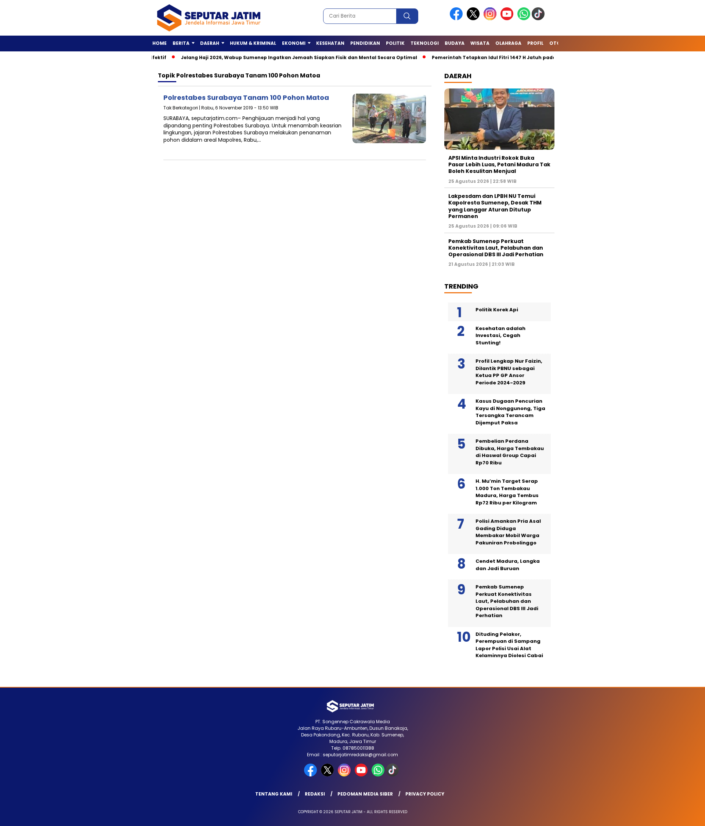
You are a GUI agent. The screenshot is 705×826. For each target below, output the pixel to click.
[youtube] (508, 18)
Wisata (479, 43)
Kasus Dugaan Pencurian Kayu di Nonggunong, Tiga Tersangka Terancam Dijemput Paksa (510, 412)
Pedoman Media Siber (365, 794)
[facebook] (457, 18)
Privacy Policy (424, 794)
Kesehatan (330, 43)
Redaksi (315, 794)
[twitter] (474, 18)
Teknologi (425, 43)
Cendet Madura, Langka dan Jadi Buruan (508, 565)
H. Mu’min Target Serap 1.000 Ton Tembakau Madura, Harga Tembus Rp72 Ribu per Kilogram (507, 492)
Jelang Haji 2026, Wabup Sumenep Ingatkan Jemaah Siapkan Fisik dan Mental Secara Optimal (280, 57)
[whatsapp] (523, 18)
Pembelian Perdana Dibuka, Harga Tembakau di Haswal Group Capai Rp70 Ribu (510, 452)
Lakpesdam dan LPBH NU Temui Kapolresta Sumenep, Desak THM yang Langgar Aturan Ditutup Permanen (495, 206)
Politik (395, 43)
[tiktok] (539, 18)
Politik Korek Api (497, 309)
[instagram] (491, 18)
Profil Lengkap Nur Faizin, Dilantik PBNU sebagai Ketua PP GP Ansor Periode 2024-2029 (509, 372)
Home (159, 43)
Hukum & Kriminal (253, 43)
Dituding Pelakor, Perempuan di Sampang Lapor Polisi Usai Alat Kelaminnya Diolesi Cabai (509, 645)
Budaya (454, 43)
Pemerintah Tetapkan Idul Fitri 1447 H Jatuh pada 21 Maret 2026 (492, 57)
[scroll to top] (677, 814)
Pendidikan (365, 43)
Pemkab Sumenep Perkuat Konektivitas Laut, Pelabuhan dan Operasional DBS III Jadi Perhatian (495, 248)
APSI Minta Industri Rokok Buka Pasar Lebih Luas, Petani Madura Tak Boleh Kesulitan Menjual (499, 164)
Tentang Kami (273, 794)
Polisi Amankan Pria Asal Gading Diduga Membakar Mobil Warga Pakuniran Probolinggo (508, 532)
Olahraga (508, 43)
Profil (535, 43)
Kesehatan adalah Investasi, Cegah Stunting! (500, 335)
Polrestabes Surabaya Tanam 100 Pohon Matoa (246, 97)
